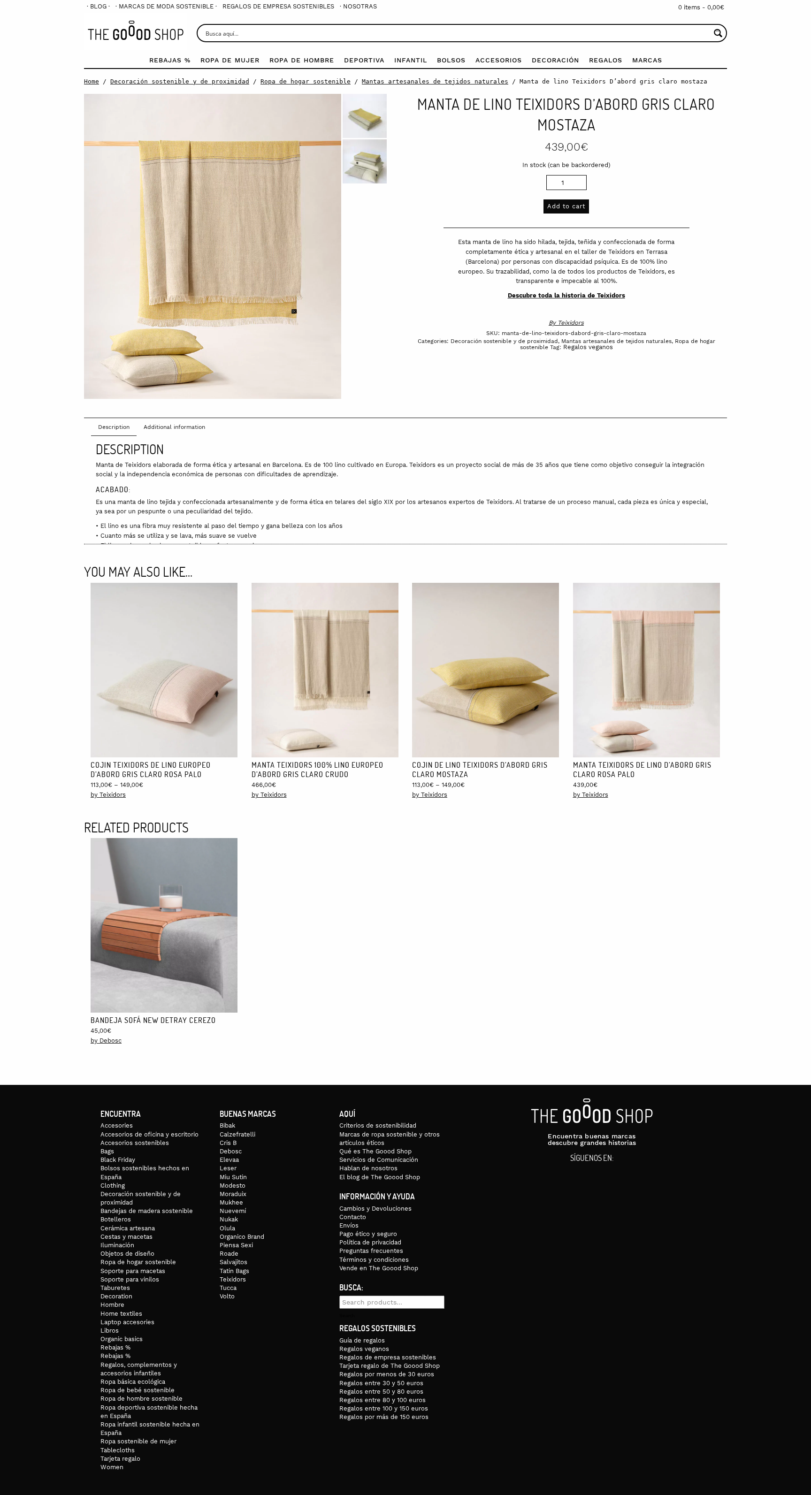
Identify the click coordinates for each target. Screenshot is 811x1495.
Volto (227, 1296)
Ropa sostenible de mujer (138, 1441)
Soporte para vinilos (129, 1279)
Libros (109, 1330)
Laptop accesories (127, 1322)
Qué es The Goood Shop (375, 1151)
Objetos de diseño (127, 1253)
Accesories (116, 1125)
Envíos (349, 1225)
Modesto (232, 1185)
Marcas (647, 60)
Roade (229, 1253)
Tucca (228, 1287)
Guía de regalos (362, 1340)
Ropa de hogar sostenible (305, 81)
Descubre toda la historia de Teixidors (566, 295)
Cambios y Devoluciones (375, 1208)
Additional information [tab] (174, 427)
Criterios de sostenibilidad (377, 1125)
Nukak (229, 1219)
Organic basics (121, 1338)
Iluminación (117, 1245)
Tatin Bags (234, 1270)
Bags (107, 1151)
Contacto (352, 1216)
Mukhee (231, 1202)
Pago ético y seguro (368, 1233)
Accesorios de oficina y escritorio (149, 1134)
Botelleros (115, 1219)
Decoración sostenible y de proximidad (179, 81)
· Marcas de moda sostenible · (166, 6)
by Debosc (106, 1040)
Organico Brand (242, 1236)
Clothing (112, 1185)
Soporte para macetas (132, 1270)
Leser (228, 1168)
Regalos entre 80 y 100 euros (382, 1399)
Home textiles (121, 1313)
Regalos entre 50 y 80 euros (381, 1391)
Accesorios (498, 60)
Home (91, 81)
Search (347, 1315)
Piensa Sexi (236, 1245)
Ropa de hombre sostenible (141, 1398)
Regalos (605, 60)
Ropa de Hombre (301, 60)
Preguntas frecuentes (371, 1250)
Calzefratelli (237, 1134)
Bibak (227, 1125)
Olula (227, 1228)
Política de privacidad (370, 1242)
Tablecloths (117, 1450)
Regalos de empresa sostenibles (278, 6)
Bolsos (451, 60)
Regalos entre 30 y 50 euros (381, 1383)
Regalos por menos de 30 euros (386, 1374)
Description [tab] (114, 427)
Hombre (112, 1304)
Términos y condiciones (374, 1259)
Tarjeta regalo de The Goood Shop (389, 1365)
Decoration (116, 1296)
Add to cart (566, 206)
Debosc (231, 1151)
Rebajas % (170, 60)
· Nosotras (358, 6)
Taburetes (115, 1287)
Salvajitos (233, 1262)
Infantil (410, 60)
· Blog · (98, 6)
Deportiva (364, 60)
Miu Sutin (233, 1177)
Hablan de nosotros (368, 1168)
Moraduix (233, 1194)
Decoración (555, 60)
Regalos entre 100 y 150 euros (383, 1408)
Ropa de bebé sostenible (137, 1390)
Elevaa (229, 1159)
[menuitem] (98, 6)
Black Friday (117, 1159)
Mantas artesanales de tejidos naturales (435, 81)
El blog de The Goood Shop (379, 1177)
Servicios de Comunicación (378, 1159)
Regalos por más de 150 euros (383, 1416)
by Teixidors (108, 794)
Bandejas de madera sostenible (146, 1210)
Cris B (228, 1142)
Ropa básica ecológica (132, 1381)
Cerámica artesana (127, 1228)
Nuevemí (233, 1210)
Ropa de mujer (230, 60)
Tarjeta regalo (120, 1458)
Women (111, 1467)
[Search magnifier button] (717, 33)
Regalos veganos (588, 347)
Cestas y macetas (126, 1236)
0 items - (701, 7)
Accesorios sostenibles (134, 1142)
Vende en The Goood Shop (378, 1268)
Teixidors (571, 322)
